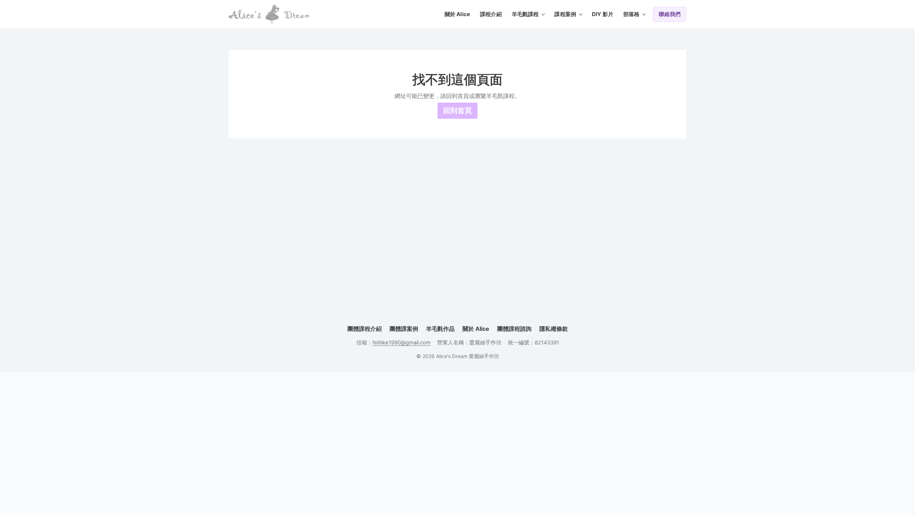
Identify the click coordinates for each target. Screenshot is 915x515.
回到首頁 (457, 110)
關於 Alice (457, 14)
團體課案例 (404, 328)
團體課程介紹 (364, 328)
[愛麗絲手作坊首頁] (270, 14)
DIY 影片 (602, 14)
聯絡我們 (670, 14)
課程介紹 (491, 14)
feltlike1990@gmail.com (401, 342)
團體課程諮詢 (514, 328)
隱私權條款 (553, 328)
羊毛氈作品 (440, 328)
